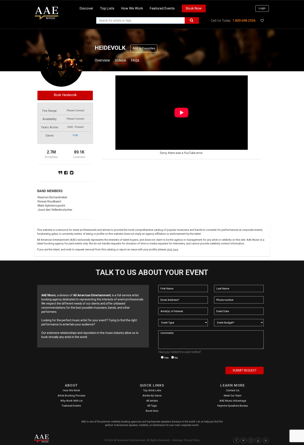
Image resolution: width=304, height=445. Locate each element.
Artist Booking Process (71, 395)
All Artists (152, 400)
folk (75, 135)
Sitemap (177, 440)
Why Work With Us (71, 400)
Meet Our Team (233, 395)
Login (262, 8)
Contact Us (232, 390)
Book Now (194, 8)
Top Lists (107, 8)
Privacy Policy (192, 440)
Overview (102, 60)
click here (172, 249)
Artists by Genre (152, 395)
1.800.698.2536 (243, 21)
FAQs (135, 60)
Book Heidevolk (65, 95)
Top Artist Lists (152, 390)
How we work (132, 8)
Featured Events (162, 8)
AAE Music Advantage (232, 400)
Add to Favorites (144, 48)
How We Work (71, 390)
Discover (86, 8)
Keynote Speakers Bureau (232, 405)
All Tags (152, 405)
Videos (120, 60)
